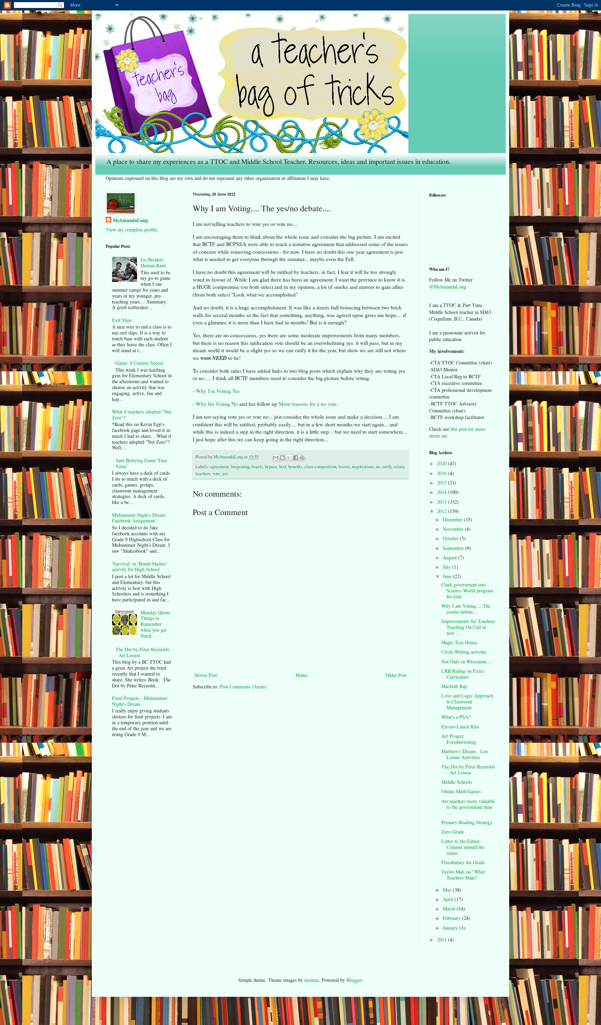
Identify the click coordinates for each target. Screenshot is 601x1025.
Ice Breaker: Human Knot (153, 262)
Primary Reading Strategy (466, 822)
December (453, 519)
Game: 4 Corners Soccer (139, 363)
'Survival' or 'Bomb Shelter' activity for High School (139, 566)
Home (301, 675)
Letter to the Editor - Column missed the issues (462, 847)
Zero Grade (452, 831)
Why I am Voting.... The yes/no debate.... (465, 608)
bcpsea (271, 467)
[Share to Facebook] (295, 457)
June (448, 576)
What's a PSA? (456, 716)
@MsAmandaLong (447, 286)
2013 (442, 501)
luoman (311, 980)
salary (399, 467)
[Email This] (275, 457)
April (449, 899)
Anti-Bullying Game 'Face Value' (141, 463)
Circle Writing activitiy (464, 651)
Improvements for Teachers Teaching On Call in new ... (468, 627)
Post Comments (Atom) (243, 686)
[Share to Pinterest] (302, 457)
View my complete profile (131, 229)
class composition (320, 467)
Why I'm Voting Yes (218, 390)
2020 (442, 463)
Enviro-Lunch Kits (460, 726)
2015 (442, 482)
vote (216, 473)
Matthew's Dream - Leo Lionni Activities (464, 754)
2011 (442, 939)
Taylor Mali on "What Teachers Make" (463, 874)
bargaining (240, 467)
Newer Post (205, 675)
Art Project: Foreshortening (458, 739)
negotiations (363, 467)
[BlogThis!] (282, 457)
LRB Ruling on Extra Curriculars (462, 674)
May (448, 889)
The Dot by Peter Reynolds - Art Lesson (142, 652)
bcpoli (257, 467)
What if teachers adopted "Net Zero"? (141, 414)
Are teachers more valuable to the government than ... (468, 807)
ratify (387, 467)
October (451, 538)
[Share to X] (289, 457)
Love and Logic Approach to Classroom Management (467, 701)
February (452, 918)
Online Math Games (461, 791)
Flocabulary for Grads (462, 862)
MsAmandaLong (130, 220)
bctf (282, 467)
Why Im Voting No (217, 403)
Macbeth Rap (454, 686)
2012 (442, 511)
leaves (344, 467)
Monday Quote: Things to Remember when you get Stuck (156, 624)
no (378, 467)
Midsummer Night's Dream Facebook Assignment (139, 518)
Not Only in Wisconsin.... (466, 661)
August (450, 557)
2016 (442, 473)
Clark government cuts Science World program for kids (467, 590)
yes (225, 473)
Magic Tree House (459, 642)
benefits (295, 467)
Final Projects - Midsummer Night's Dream (139, 701)
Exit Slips (121, 320)
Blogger (354, 980)
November (454, 529)
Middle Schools (456, 782)
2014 (442, 492)
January (451, 927)
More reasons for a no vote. (308, 403)
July (447, 566)
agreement (219, 467)
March (450, 908)
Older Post (396, 675)
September (454, 548)
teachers (202, 473)
